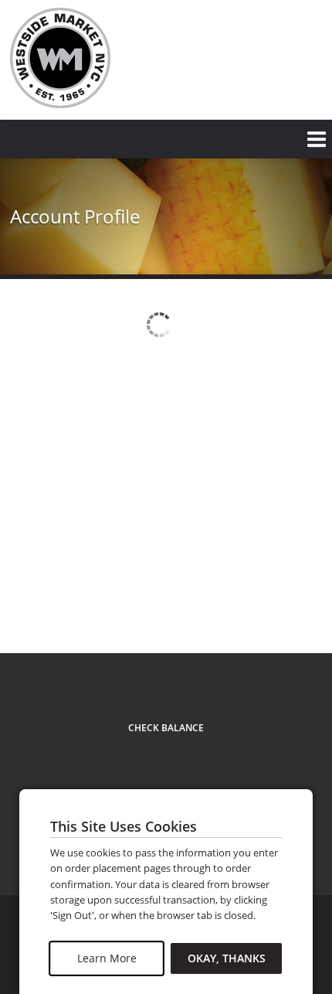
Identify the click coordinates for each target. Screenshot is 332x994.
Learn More (107, 958)
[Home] (60, 58)
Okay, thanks (227, 958)
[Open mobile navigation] (166, 139)
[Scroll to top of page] (303, 611)
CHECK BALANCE (166, 727)
